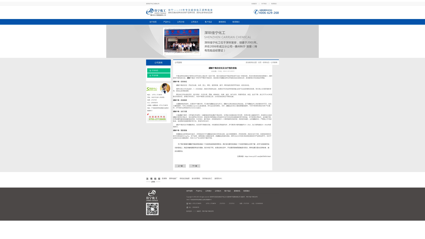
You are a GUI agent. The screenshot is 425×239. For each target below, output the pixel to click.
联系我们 (274, 3)
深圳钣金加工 (207, 178)
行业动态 (155, 70)
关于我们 (264, 3)
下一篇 (194, 166)
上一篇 (180, 166)
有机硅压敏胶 (185, 178)
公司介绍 (180, 22)
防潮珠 (164, 178)
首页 (259, 62)
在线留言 (254, 3)
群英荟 (195, 211)
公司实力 (194, 22)
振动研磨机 (196, 178)
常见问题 (155, 75)
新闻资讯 (222, 22)
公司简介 (208, 191)
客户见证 (208, 22)
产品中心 (166, 22)
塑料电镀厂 (173, 178)
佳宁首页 (153, 22)
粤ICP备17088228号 (252, 197)
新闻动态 (266, 62)
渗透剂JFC (218, 178)
